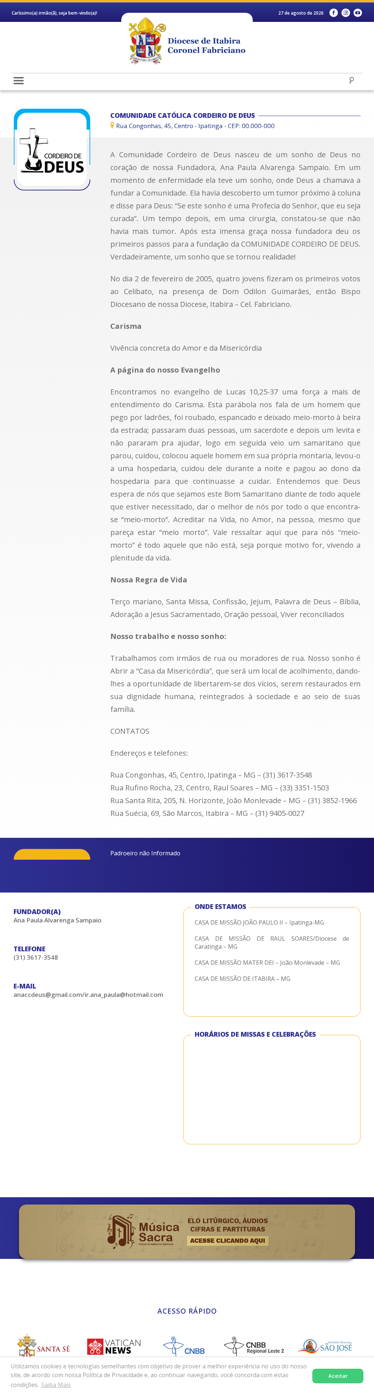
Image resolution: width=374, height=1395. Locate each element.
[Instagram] (345, 13)
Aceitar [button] (338, 1375)
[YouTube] (357, 13)
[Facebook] (333, 13)
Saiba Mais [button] (56, 1385)
